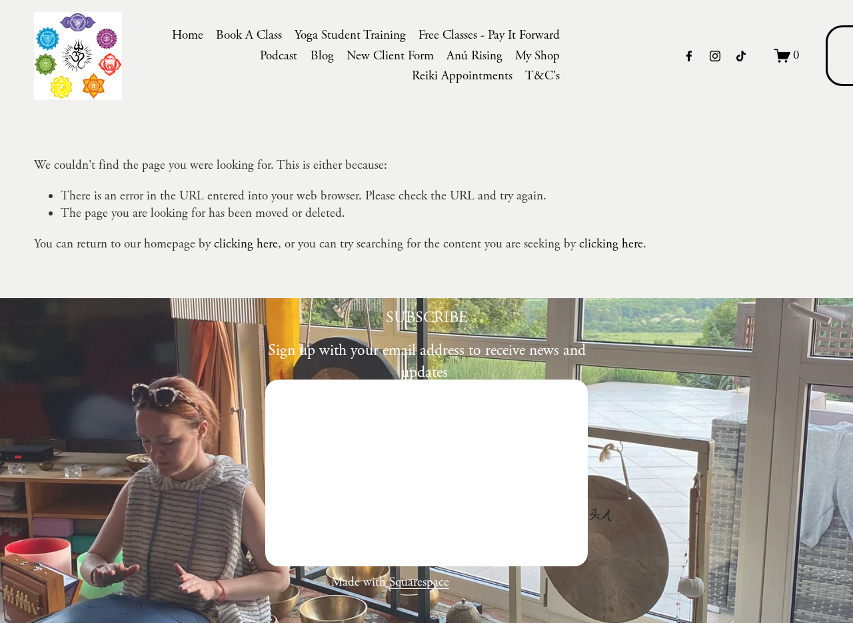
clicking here (246, 244)
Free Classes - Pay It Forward (489, 35)
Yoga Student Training (350, 35)
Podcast (278, 56)
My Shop (537, 56)
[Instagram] (715, 56)
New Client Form (390, 56)
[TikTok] (741, 56)
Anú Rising (474, 56)
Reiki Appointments (462, 76)
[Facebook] (689, 56)
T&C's (542, 76)
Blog (322, 56)
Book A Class (249, 35)
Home (187, 35)
